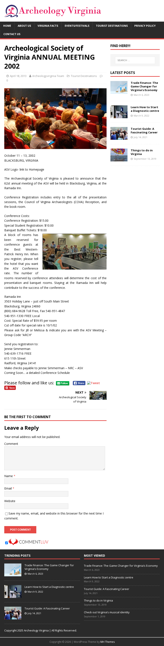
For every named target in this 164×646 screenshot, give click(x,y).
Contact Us (11, 34)
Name (9, 476)
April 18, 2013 (18, 76)
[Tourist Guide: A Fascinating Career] (118, 137)
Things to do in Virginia (142, 152)
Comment (11, 444)
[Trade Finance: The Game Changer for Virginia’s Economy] (118, 91)
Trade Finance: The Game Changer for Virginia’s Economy (144, 86)
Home (7, 26)
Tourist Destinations (112, 26)
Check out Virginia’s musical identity (107, 612)
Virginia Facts (48, 26)
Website (9, 501)
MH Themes (107, 642)
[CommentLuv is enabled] (28, 543)
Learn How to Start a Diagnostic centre (145, 109)
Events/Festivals (77, 26)
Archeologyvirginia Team (48, 76)
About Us (24, 26)
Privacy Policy (145, 26)
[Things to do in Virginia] (118, 159)
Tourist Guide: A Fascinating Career (144, 130)
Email (8, 488)
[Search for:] (135, 60)
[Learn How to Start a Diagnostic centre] (118, 116)
